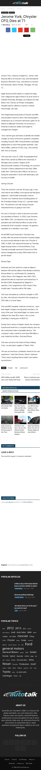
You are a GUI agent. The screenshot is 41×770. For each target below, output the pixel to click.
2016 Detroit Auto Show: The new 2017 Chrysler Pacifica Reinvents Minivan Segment (20, 430)
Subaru (19, 668)
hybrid (12, 656)
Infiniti (27, 656)
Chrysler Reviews (6, 403)
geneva (22, 652)
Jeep (32, 656)
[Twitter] (17, 748)
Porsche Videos (19, 597)
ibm (16, 368)
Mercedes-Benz (22, 660)
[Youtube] (23, 748)
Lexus (8, 660)
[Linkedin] (22, 742)
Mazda (13, 660)
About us (32, 759)
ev (19, 645)
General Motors (10, 652)
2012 (10, 628)
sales (14, 668)
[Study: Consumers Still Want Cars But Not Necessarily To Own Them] (7, 420)
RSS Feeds (29, 763)
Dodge (23, 640)
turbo (13, 672)
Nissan (7, 663)
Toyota (6, 671)
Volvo (16, 676)
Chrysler (12, 12)
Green (33, 652)
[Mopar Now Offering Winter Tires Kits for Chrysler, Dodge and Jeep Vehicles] (34, 420)
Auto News (5, 12)
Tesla (35, 668)
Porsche (15, 664)
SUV (31, 668)
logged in (14, 456)
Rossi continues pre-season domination (32, 378)
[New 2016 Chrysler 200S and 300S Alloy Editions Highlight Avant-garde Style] (20, 400)
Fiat (22, 645)
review (4, 668)
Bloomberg (6, 25)
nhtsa (31, 660)
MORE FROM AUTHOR (10, 391)
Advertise (12, 763)
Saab (9, 668)
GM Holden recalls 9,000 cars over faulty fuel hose (10, 378)
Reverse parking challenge (24, 595)
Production (24, 664)
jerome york (24, 368)
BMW (29, 632)
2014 (24, 629)
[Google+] (11, 742)
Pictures (14, 759)
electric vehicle (12, 645)
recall (33, 664)
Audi (16, 610)
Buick (34, 632)
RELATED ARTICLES (10, 388)
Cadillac (5, 636)
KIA (36, 656)
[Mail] (28, 742)
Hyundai (20, 656)
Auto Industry (32, 403)
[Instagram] (17, 742)
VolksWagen (7, 676)
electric (5, 645)
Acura (29, 629)
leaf (4, 660)
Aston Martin (18, 588)
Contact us (20, 763)
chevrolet (23, 636)
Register (4, 565)
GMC (27, 652)
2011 (4, 629)
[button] (38, 3)
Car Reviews (23, 759)
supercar (26, 668)
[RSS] (34, 742)
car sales (12, 636)
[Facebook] (5, 742)
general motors (13, 648)
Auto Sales (21, 632)
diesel (18, 640)
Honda (5, 656)
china (4, 640)
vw (20, 676)
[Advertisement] (21, 56)
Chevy (31, 636)
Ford (28, 644)
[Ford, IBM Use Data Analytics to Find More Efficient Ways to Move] (34, 400)
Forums (7, 759)
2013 (18, 628)
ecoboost (30, 640)
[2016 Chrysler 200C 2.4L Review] (7, 400)
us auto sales (22, 672)
